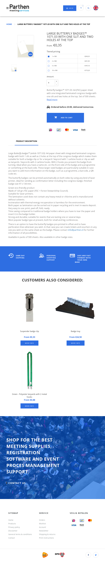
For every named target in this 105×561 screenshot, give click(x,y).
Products (12, 523)
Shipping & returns (47, 534)
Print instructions (46, 538)
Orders (42, 520)
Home (9, 24)
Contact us (17, 483)
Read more (52, 99)
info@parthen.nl (75, 230)
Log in (71, 8)
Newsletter (43, 531)
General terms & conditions (20, 534)
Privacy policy (14, 527)
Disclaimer (12, 531)
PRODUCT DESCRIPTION (26, 141)
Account (42, 527)
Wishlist (42, 523)
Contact (11, 538)
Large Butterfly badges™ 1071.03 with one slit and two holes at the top (53, 24)
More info (29, 343)
